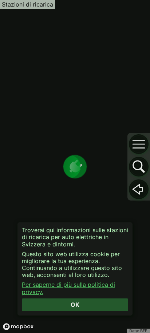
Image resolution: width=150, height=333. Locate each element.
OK (75, 304)
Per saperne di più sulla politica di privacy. (68, 288)
